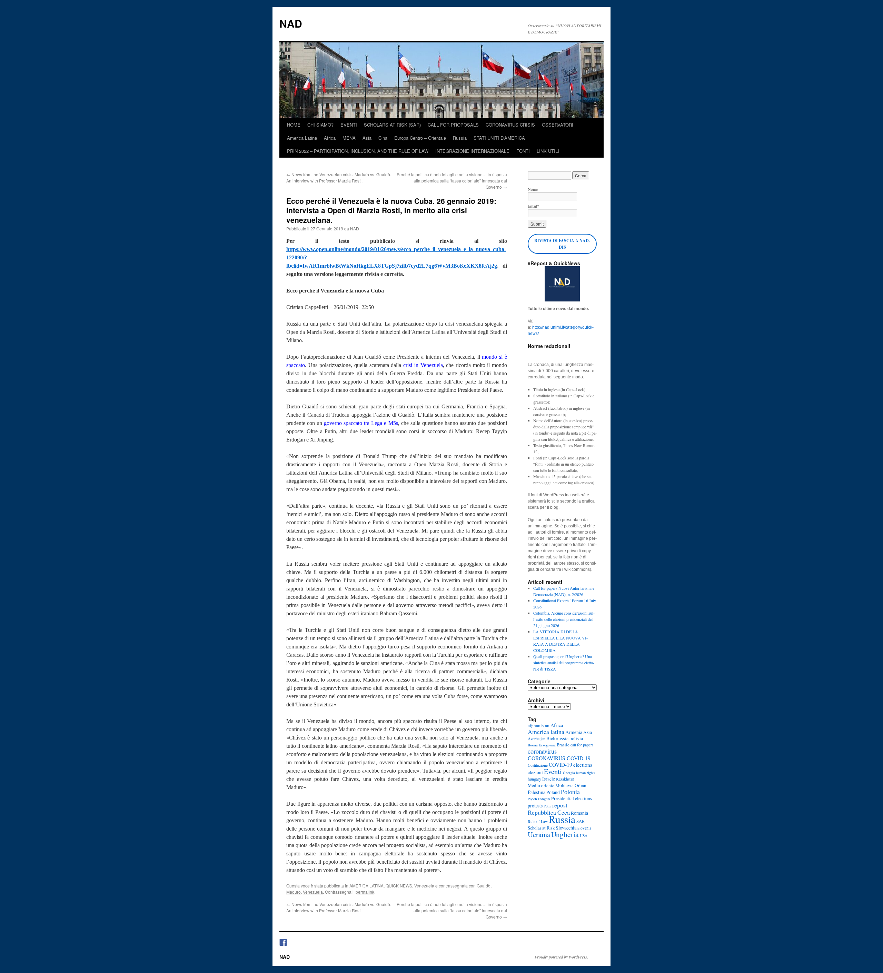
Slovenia (584, 828)
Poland (553, 792)
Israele (548, 779)
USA (583, 835)
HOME (293, 124)
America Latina (302, 138)
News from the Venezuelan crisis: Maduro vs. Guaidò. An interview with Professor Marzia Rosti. (338, 177)
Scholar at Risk (541, 828)
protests (535, 806)
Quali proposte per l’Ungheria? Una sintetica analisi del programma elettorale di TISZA (563, 663)
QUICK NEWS (399, 885)
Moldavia (564, 785)
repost (559, 805)
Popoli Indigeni (539, 798)
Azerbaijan (536, 738)
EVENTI (348, 124)
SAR (580, 821)
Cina (382, 138)
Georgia (569, 772)
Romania (579, 813)
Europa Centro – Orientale (420, 138)
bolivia (576, 738)
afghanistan (538, 725)
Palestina (536, 792)
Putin (547, 806)
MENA (349, 138)
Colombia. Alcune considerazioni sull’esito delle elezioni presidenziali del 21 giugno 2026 (564, 619)
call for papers (582, 744)
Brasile (563, 745)
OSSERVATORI (557, 124)
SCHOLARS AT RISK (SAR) (392, 124)
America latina (546, 731)
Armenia (573, 732)
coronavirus (542, 751)
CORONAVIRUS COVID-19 (559, 758)
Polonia (570, 791)
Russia (460, 138)
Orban (580, 785)
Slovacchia (566, 827)
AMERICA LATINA (366, 885)
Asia (367, 138)
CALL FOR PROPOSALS (453, 124)
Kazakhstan (565, 779)
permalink (365, 892)
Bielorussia (557, 738)
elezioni (535, 772)
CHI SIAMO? (320, 124)
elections (582, 764)
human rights (585, 772)
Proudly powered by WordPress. (561, 957)
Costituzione (538, 765)
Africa (330, 138)
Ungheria (565, 834)
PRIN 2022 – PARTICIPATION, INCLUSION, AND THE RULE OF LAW (357, 151)
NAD (290, 23)
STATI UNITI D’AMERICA (499, 138)
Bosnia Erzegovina (542, 745)
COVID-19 (560, 764)
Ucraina (539, 834)
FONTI (523, 151)
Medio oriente (541, 785)
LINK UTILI (548, 151)
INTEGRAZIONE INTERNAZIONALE (472, 151)
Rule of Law (538, 821)
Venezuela (424, 885)
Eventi (553, 771)
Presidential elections (571, 798)
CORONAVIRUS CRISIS (510, 124)
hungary (534, 779)
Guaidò (483, 885)
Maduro (293, 892)
